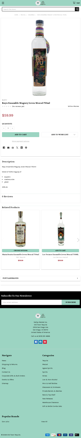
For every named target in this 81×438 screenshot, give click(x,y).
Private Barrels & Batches (52, 391)
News (4, 361)
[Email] (8, 148)
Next (78, 240)
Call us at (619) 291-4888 (40, 336)
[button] (60, 134)
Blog (3, 368)
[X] (17, 148)
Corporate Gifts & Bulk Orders (13, 376)
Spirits (45, 372)
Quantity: (7, 124)
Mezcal (45, 364)
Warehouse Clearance (50, 402)
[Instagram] (40, 342)
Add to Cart (60, 250)
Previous (3, 240)
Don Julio (5, 422)
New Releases (47, 399)
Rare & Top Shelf (48, 395)
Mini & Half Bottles (49, 383)
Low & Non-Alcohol (49, 380)
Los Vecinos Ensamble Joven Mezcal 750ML (60, 254)
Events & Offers (8, 380)
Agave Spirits (47, 368)
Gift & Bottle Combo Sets (52, 406)
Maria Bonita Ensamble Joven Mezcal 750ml (20, 254)
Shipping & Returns (9, 364)
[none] (40, 57)
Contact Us (6, 372)
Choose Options (20, 250)
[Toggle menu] (3, 3)
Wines (44, 376)
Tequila (45, 361)
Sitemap (5, 383)
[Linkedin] (22, 148)
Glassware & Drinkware (51, 387)
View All (44, 422)
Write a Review (73, 106)
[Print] (13, 148)
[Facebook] (4, 148)
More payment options (20, 141)
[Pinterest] (26, 148)
